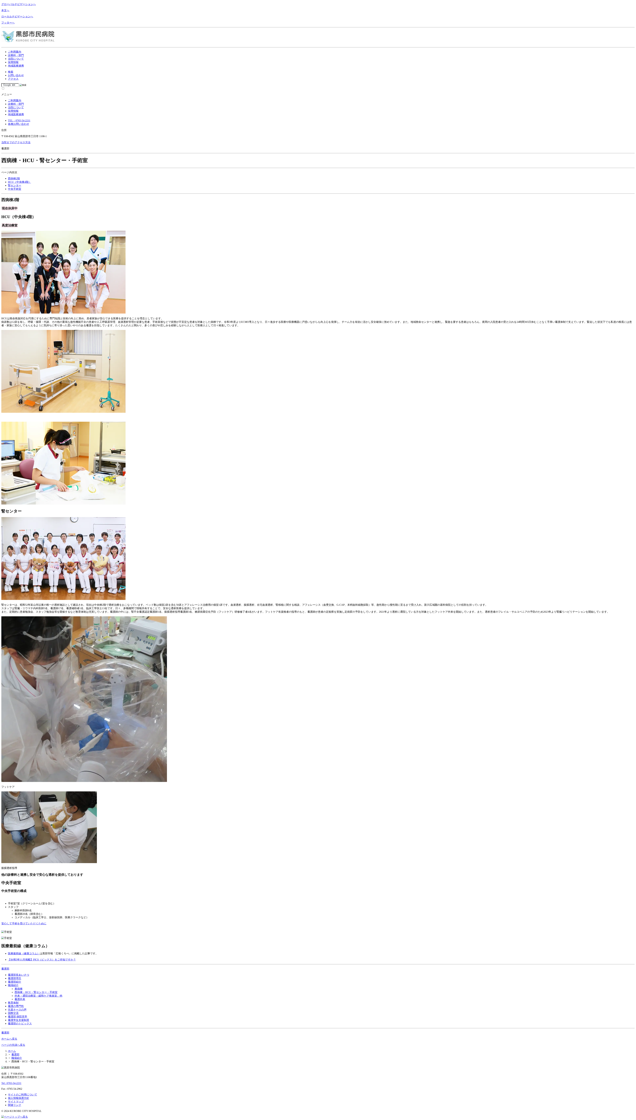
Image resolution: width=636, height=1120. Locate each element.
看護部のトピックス (20, 1023)
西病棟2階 (14, 178)
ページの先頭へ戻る (13, 1044)
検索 (10, 71)
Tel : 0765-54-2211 (11, 1083)
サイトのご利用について (22, 1094)
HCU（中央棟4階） (19, 182)
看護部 (5, 968)
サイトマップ (16, 1101)
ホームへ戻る (9, 1038)
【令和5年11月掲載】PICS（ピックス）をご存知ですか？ (42, 959)
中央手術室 (14, 188)
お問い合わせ (16, 75)
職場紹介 (13, 985)
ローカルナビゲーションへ (17, 16)
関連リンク (14, 1105)
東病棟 (19, 988)
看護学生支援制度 (18, 1020)
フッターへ (8, 22)
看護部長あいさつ (18, 974)
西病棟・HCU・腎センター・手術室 (36, 992)
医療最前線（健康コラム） (24, 953)
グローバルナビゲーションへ (18, 4)
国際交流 (13, 1013)
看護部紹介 (14, 981)
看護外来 (20, 999)
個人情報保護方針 (18, 1098)
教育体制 (13, 1002)
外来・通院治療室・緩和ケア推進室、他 (38, 995)
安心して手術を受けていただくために (23, 923)
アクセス (13, 78)
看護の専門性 (16, 1006)
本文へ (5, 10)
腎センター (14, 185)
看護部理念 (14, 978)
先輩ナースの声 (17, 1009)
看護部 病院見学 (17, 1016)
